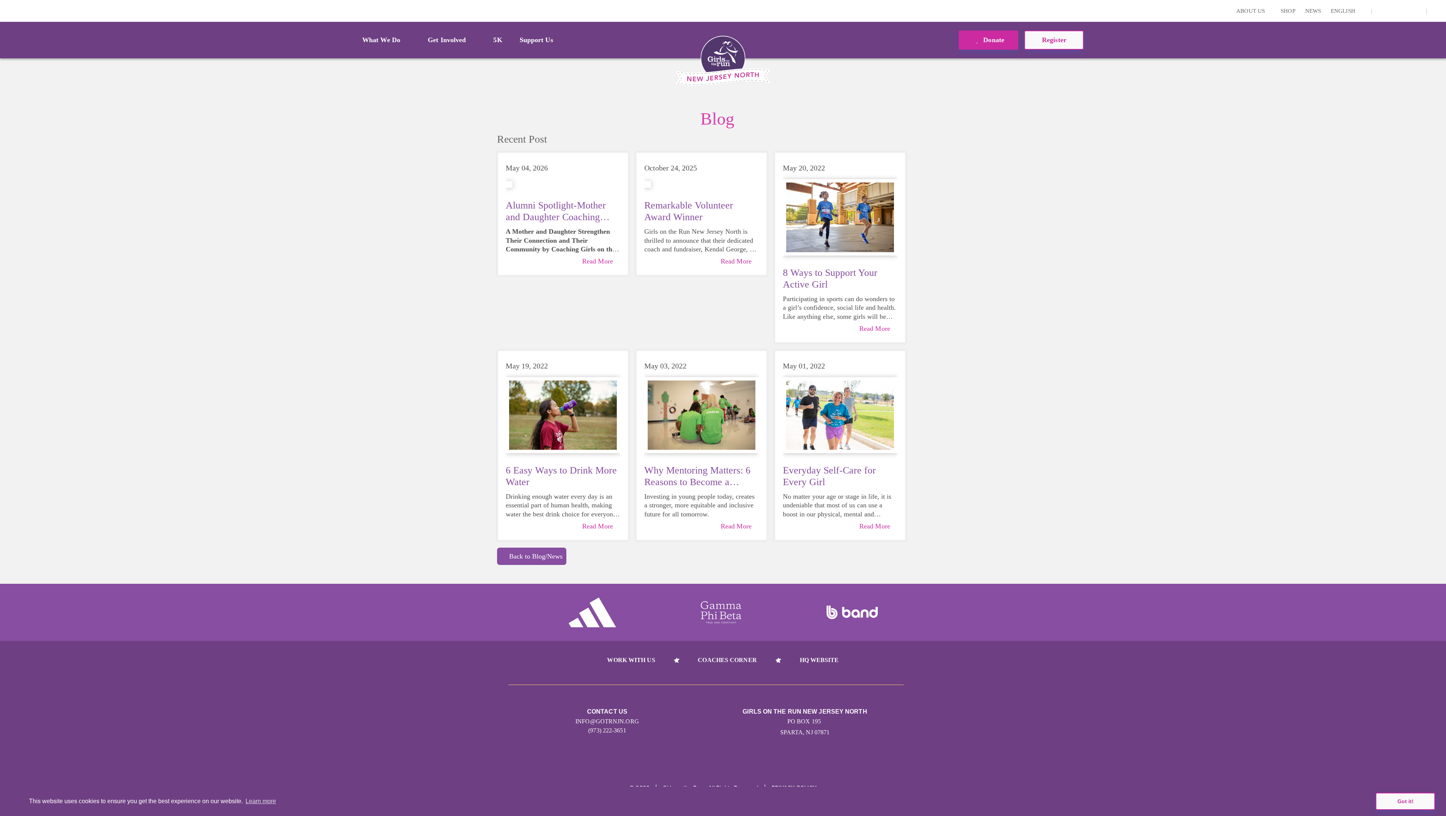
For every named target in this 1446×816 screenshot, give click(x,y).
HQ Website (819, 660)
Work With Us (631, 660)
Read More (597, 261)
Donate (992, 40)
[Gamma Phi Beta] (721, 612)
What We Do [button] (381, 40)
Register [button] (1054, 40)
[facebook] (1416, 10)
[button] (1436, 10)
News (1313, 11)
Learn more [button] (261, 801)
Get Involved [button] (447, 40)
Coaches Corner (727, 660)
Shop (1288, 11)
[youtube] (1405, 10)
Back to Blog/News (536, 556)
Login (7, 11)
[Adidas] (592, 612)
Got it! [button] (1405, 801)
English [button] (1344, 11)
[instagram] (1381, 10)
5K (497, 40)
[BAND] (852, 612)
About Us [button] (1251, 11)
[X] (1393, 10)
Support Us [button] (536, 40)
